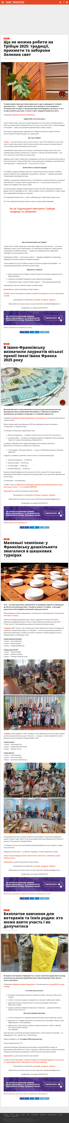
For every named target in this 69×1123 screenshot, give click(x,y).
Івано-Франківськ (14, 894)
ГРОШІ (23, 1114)
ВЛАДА (17, 1114)
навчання (18, 1094)
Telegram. (52, 300)
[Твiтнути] (44, 332)
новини (25, 1094)
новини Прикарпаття (28, 894)
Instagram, (45, 300)
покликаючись (41, 418)
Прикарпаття (41, 894)
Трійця (6, 142)
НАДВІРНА (43, 1114)
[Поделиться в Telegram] (34, 527)
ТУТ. (21, 1043)
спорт (48, 894)
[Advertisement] (34, 19)
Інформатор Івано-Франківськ (23, 115)
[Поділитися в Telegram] (34, 332)
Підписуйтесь (9, 289)
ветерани (11, 1094)
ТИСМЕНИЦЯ (34, 1114)
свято (30, 327)
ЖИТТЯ (12, 1114)
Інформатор (8, 852)
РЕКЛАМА (7, 1116)
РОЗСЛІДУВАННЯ (52, 1114)
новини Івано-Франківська (17, 327)
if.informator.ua (11, 1121)
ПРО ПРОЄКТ (15, 1116)
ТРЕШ (28, 1114)
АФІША (60, 1114)
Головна (5, 1114)
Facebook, (37, 300)
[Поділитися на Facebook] (24, 332)
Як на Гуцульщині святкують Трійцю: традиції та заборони (32, 210)
